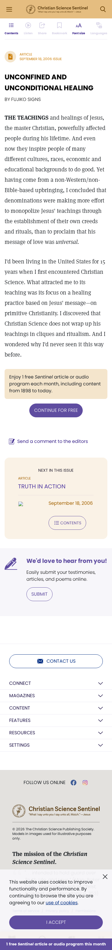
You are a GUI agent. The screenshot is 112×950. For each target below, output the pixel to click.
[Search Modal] (103, 9)
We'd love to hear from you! (66, 560)
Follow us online (44, 782)
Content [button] (19, 708)
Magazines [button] (22, 695)
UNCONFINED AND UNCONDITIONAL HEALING (49, 82)
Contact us (61, 661)
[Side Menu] (9, 9)
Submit (39, 594)
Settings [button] (19, 745)
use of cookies (62, 902)
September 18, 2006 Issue (41, 58)
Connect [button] (20, 683)
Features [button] (19, 720)
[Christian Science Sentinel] (57, 9)
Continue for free (56, 410)
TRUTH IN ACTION (41, 486)
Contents (70, 523)
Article (26, 54)
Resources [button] (22, 732)
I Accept (56, 922)
